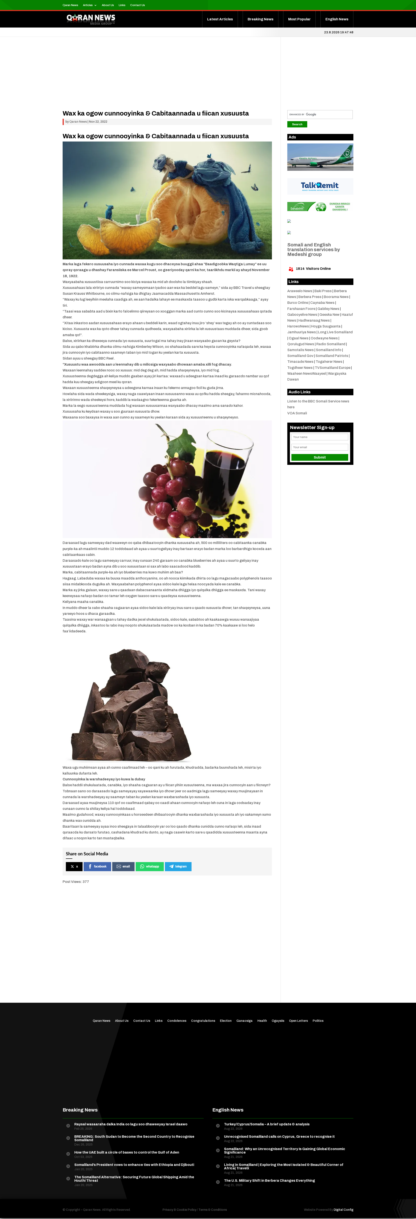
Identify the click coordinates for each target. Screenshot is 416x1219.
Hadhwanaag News (314, 320)
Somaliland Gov (300, 356)
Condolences (176, 1020)
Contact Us (137, 5)
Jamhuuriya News (301, 332)
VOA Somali (297, 413)
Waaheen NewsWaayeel (306, 373)
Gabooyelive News (302, 314)
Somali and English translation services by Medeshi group (313, 249)
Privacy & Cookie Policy (179, 1209)
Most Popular (299, 19)
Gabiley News (328, 309)
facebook (100, 866)
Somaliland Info (328, 350)
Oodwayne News (324, 338)
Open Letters (298, 1020)
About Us (108, 5)
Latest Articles (220, 19)
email (126, 866)
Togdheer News (300, 367)
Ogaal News (299, 338)
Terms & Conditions (212, 1209)
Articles (88, 5)
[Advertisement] (167, 79)
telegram (181, 866)
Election (226, 1020)
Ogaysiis (278, 1020)
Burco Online (297, 302)
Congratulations (203, 1020)
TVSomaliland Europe (332, 367)
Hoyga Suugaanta (326, 326)
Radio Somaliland (330, 344)
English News (336, 19)
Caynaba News (322, 302)
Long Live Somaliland (335, 332)
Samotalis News (300, 350)
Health (262, 1020)
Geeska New (329, 314)
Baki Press (323, 291)
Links (122, 5)
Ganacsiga (244, 1020)
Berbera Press (310, 297)
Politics (318, 1020)
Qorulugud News (300, 344)
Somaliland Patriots (331, 356)
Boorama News (336, 297)
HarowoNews (298, 326)
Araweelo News (299, 291)
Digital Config (343, 1209)
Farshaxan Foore (301, 309)
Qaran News (70, 5)
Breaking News (260, 19)
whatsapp (152, 866)
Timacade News (300, 361)
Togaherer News (329, 361)
